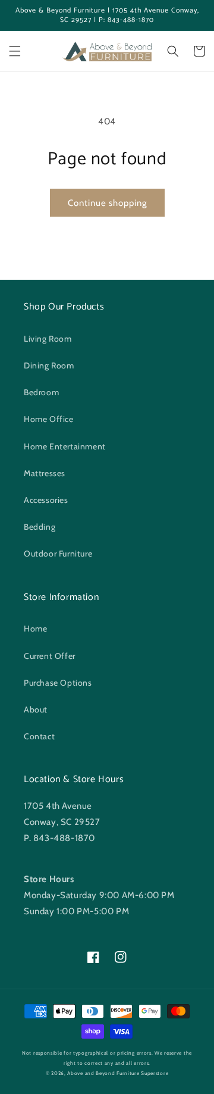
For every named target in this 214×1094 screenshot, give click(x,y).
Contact (39, 736)
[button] (15, 51)
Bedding (39, 526)
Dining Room (49, 365)
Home (35, 628)
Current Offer (49, 656)
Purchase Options (58, 682)
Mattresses (44, 473)
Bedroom (41, 392)
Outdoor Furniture (58, 553)
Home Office (49, 419)
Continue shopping (107, 203)
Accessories (46, 500)
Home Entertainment (65, 446)
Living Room (48, 338)
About (36, 709)
